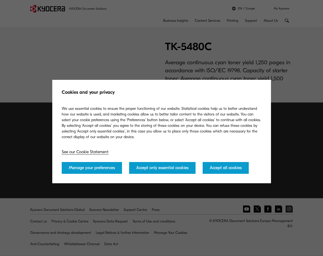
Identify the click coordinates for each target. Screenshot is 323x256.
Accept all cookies (226, 167)
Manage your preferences (92, 167)
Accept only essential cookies (162, 167)
